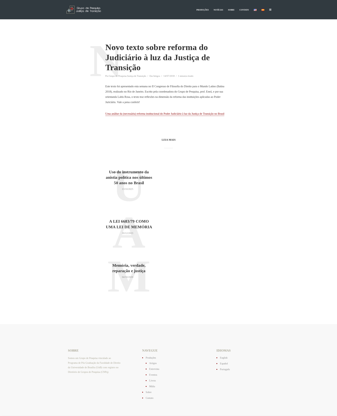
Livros (152, 380)
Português (225, 369)
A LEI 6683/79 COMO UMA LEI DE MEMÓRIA (129, 224)
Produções (202, 10)
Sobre (231, 10)
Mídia (152, 386)
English (223, 357)
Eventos (153, 375)
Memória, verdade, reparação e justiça (129, 268)
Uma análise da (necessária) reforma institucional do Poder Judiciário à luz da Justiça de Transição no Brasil (164, 113)
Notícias (218, 10)
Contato (244, 10)
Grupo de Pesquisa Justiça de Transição (127, 76)
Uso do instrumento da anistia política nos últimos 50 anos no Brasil (129, 177)
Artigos (156, 76)
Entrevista (154, 369)
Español (224, 363)
